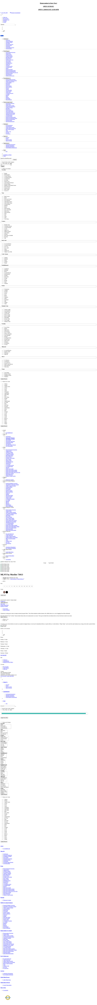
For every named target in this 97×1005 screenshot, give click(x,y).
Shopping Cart (6, 19)
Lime (6, 389)
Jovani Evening (9, 496)
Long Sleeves (7, 362)
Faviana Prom (9, 457)
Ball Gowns (7, 196)
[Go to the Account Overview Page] (1, 15)
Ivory (6, 414)
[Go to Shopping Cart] (1, 14)
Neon (5, 260)
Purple (6, 398)
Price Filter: (5, 163)
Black (6, 419)
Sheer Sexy (6, 211)
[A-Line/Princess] (4, 777)
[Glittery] (2, 748)
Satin (5, 298)
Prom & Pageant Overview (11, 449)
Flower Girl (6, 181)
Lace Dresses (7, 200)
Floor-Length (7, 314)
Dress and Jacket (7, 199)
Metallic (6, 259)
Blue (6, 395)
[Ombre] (2, 751)
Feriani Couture (9, 490)
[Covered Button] (4, 742)
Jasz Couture (8, 459)
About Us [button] (5, 682)
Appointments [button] (6, 691)
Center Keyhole (7, 227)
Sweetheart (6, 343)
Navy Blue (7, 397)
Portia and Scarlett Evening (11, 471)
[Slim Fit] (4, 781)
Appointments (6, 661)
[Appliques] (4, 754)
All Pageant (8, 443)
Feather (6, 275)
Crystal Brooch (7, 272)
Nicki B (7, 467)
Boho (5, 197)
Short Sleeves (7, 365)
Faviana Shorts (9, 517)
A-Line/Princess (7, 350)
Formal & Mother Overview (12, 483)
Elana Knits (8, 488)
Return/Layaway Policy (8, 662)
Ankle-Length (7, 309)
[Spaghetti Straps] (4, 792)
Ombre (5, 261)
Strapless (6, 341)
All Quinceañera (9, 446)
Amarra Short (8, 511)
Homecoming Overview (11, 509)
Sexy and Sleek (7, 209)
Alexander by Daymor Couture (12, 484)
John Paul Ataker (9, 495)
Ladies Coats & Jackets (11, 536)
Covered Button (7, 243)
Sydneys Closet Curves (11, 476)
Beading (6, 270)
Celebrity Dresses (8, 226)
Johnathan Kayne (9, 461)
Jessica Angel (8, 460)
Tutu (5, 217)
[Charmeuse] (3, 760)
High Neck (6, 330)
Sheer (5, 249)
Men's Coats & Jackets (10, 538)
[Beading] (4, 755)
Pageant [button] (4, 477)
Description (5, 608)
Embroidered (7, 274)
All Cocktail (8, 440)
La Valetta (8, 500)
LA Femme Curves (10, 465)
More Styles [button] (5, 557)
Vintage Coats (9, 541)
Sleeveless (6, 366)
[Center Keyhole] (5, 738)
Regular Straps (7, 373)
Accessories (8, 559)
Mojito (6, 385)
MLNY (7, 502)
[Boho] (4, 731)
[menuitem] (49, 17)
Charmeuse (6, 289)
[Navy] (4, 592)
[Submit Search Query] (15, 706)
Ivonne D (8, 493)
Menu (2, 35)
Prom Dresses (7, 186)
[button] (5, 39)
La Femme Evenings (10, 499)
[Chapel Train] (3, 768)
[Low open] (4, 745)
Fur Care (8, 542)
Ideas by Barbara (9, 491)
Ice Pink (6, 402)
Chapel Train (7, 312)
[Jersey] (3, 763)
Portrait (6, 336)
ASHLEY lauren (9, 452)
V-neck (6, 344)
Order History (6, 667)
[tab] (49, 431)
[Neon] (2, 750)
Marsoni (7, 501)
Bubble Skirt (7, 224)
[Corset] (5, 740)
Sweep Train (7, 318)
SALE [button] (4, 430)
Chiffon (6, 290)
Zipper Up (6, 250)
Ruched (6, 236)
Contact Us (3, 601)
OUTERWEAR (9, 432)
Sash (5, 282)
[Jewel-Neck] (4, 775)
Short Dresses (7, 212)
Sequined (6, 299)
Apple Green (7, 386)
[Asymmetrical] (3, 767)
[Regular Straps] (4, 790)
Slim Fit (6, 354)
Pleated (6, 234)
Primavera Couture (10, 473)
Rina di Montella (9, 506)
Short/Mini (6, 317)
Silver (6, 422)
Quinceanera (7, 188)
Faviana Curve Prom (10, 458)
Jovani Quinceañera (10, 555)
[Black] (7, 592)
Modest (6, 205)
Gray (6, 421)
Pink (5, 403)
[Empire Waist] (4, 779)
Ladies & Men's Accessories (12, 537)
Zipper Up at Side (8, 251)
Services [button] (5, 544)
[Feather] (3, 762)
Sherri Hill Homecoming (11, 530)
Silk (5, 301)
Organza (6, 297)
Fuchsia (6, 406)
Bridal (5, 173)
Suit (5, 215)
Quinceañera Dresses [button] (7, 553)
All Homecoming (9, 442)
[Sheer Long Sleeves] (5, 787)
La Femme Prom (9, 466)
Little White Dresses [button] (7, 549)
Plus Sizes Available (8, 235)
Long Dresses (7, 204)
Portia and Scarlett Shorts (11, 527)
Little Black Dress (8, 201)
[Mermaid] (4, 780)
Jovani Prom (8, 462)
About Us (5, 659)
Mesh (5, 295)
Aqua (6, 390)
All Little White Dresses (11, 444)
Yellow (6, 383)
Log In (4, 22)
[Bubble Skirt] (5, 736)
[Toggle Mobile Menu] (1, 677)
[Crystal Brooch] (4, 757)
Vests (7, 539)
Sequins (6, 283)
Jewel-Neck (6, 331)
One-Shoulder (7, 335)
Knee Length (7, 316)
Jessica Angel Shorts (10, 519)
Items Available (6, 610)
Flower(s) (6, 276)
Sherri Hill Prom (9, 474)
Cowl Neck (6, 327)
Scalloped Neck (7, 337)
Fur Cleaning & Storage (11, 548)
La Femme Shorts (9, 524)
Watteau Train (7, 321)
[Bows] (4, 756)
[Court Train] (3, 769)
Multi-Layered (7, 231)
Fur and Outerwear (10, 533)
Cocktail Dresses (7, 177)
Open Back (6, 232)
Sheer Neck (6, 340)
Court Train (6, 313)
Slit (5, 238)
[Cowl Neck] (4, 772)
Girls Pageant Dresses (9, 182)
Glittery (6, 257)
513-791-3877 (5, 12)
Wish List (5, 17)
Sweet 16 (6, 190)
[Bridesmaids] (6, 725)
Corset (5, 228)
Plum (6, 409)
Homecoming (7, 184)
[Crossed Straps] (4, 743)
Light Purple (7, 401)
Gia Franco (8, 489)
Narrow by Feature (7, 168)
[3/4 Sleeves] (5, 784)
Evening (6, 180)
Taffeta (5, 302)
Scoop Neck (7, 339)
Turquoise (7, 391)
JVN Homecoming (10, 523)
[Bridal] (6, 724)
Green (6, 387)
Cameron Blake (9, 487)
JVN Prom (8, 464)
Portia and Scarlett (9, 468)
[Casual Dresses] (6, 727)
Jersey (5, 293)
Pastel (5, 263)
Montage (8, 503)
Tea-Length (6, 320)
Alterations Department (11, 547)
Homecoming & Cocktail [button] (8, 507)
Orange (6, 411)
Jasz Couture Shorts (10, 518)
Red (5, 410)
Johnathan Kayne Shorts (11, 521)
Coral (6, 413)
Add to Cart (3, 595)
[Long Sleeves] (5, 786)
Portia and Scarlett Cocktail (11, 525)
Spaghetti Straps (7, 375)
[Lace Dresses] (4, 734)
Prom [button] (4, 447)
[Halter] (4, 773)
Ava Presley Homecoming (11, 513)
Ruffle (5, 280)
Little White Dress (8, 203)
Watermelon (7, 407)
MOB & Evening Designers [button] (9, 481)
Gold (6, 417)
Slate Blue (7, 394)
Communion (7, 178)
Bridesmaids (7, 174)
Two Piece (6, 219)
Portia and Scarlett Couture (11, 470)
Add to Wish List (4, 602)
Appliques (6, 268)
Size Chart (3, 603)
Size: (2, 583)
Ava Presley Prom (9, 453)
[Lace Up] (4, 744)
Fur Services (8, 543)
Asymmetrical (7, 310)
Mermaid (6, 353)
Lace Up (6, 246)
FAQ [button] (4, 701)
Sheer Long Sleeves (8, 364)
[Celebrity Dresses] (5, 737)
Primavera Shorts (9, 529)
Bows (5, 271)
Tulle (5, 303)
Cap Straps (6, 372)
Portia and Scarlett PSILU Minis (12, 526)
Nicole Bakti (8, 505)
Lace (5, 279)
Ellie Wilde (8, 515)
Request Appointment (15, 12)
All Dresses (8, 436)
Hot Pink (6, 405)
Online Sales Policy (5, 605)
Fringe (5, 278)
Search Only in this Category (8, 162)
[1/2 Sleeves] (5, 783)
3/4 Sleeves (6, 361)
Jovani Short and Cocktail (11, 520)
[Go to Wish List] (2, 14)
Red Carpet (6, 189)
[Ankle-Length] (3, 766)
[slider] (87, 713)
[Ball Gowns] (4, 730)
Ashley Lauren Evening (11, 485)
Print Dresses (7, 208)
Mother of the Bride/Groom (10, 185)
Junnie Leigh (8, 497)
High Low (6, 230)
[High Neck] (4, 774)
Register (5, 21)
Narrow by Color (6, 381)
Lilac (6, 399)
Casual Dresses (7, 176)
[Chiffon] (3, 761)
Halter (5, 328)
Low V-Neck (7, 332)
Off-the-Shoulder (8, 333)
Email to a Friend (4, 606)
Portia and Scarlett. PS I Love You (13, 472)
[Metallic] (2, 749)
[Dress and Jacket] (4, 733)
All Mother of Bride (10, 438)
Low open (6, 247)
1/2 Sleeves (6, 360)
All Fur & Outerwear (10, 437)
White (6, 423)
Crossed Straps (7, 245)
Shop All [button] (5, 434)
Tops (5, 216)
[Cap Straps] (4, 789)
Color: (2, 589)
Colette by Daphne (10, 454)
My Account (5, 18)
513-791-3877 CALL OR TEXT (7, 676)
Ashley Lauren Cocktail (11, 512)
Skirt (5, 213)
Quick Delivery (20, 579)
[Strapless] (4, 793)
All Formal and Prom (10, 441)
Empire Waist (7, 351)
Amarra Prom (8, 451)
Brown (6, 418)
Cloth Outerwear (9, 535)
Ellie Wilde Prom (9, 455)
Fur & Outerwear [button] (6, 531)
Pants (5, 207)
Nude (6, 415)
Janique (7, 494)
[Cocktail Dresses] (6, 728)
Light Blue (7, 393)
